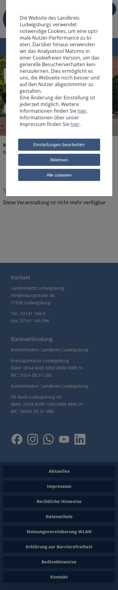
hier (82, 111)
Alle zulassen (59, 174)
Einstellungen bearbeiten (59, 144)
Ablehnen (59, 159)
